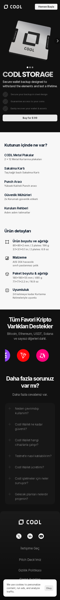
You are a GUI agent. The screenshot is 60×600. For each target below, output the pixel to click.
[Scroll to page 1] (28, 67)
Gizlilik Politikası (30, 570)
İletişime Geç (30, 548)
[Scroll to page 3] (32, 67)
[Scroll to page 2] (30, 67)
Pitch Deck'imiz (30, 560)
